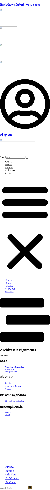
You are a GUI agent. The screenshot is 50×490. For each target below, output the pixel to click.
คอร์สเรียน (9, 168)
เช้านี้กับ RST (10, 170)
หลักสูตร (8, 165)
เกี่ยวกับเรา (9, 173)
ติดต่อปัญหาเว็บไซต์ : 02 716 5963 (20, 4)
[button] (25, 227)
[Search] (27, 157)
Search (2, 157)
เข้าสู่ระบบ (6, 134)
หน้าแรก (8, 162)
